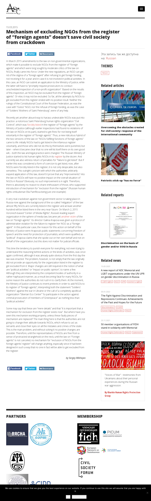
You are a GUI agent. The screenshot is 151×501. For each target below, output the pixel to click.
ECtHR (119, 307)
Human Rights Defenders (112, 310)
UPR (123, 281)
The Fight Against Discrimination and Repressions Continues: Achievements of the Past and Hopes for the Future (122, 299)
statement (137, 332)
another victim (68, 216)
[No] (147, 492)
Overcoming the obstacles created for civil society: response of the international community (122, 131)
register (59, 156)
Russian (111, 58)
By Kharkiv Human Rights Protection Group (122, 394)
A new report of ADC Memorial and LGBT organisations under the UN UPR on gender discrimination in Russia (122, 274)
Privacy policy (79, 497)
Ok (68, 496)
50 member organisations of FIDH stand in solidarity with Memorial (120, 326)
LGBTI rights (107, 281)
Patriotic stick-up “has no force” (121, 180)
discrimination (108, 307)
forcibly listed (34, 124)
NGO (105, 72)
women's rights (134, 281)
